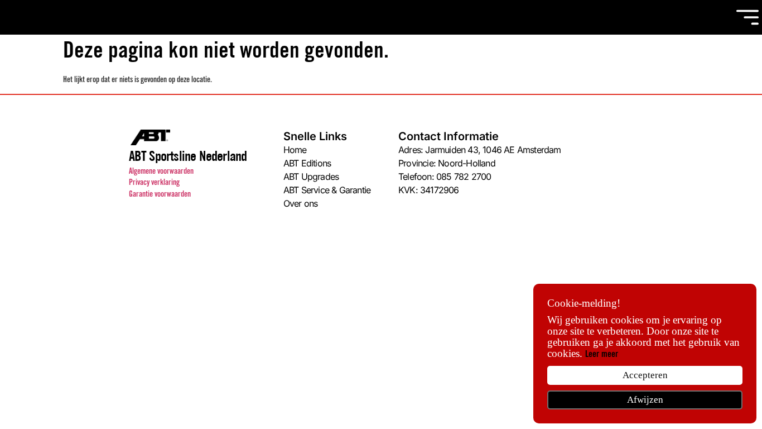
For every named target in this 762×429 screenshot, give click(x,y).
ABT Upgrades (311, 176)
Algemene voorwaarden (161, 172)
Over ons (300, 203)
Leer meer (601, 354)
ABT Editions (307, 163)
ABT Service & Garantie (326, 190)
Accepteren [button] (645, 375)
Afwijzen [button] (645, 399)
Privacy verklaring (154, 183)
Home (295, 149)
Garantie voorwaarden (160, 195)
